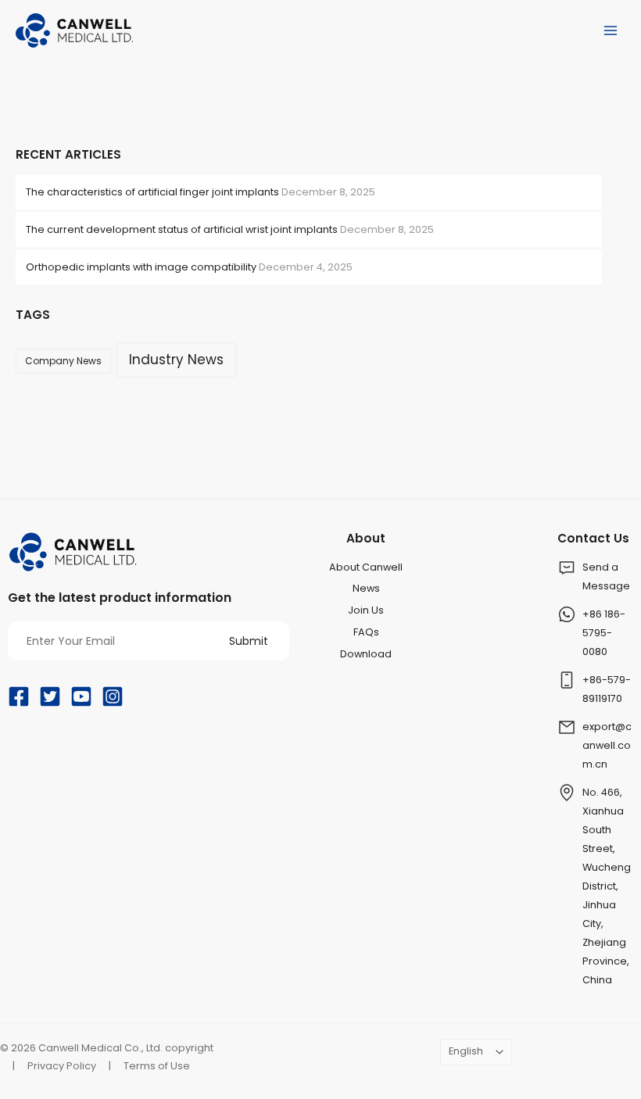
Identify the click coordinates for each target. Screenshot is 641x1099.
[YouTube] (81, 696)
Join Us (366, 610)
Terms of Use (157, 1065)
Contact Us (593, 538)
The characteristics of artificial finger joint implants (152, 192)
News (366, 588)
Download (366, 653)
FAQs (366, 632)
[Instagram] (113, 696)
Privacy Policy (61, 1065)
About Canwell (366, 567)
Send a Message (606, 576)
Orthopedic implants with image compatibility (141, 267)
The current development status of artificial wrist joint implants (182, 229)
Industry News (176, 359)
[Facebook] (19, 696)
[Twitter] (50, 696)
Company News (63, 360)
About (365, 538)
